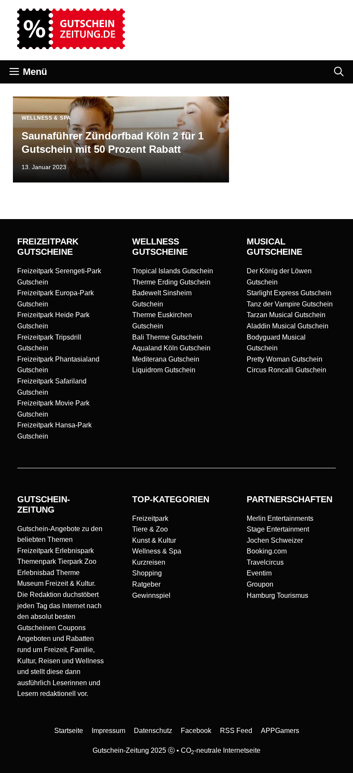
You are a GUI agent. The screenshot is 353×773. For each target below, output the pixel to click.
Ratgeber (146, 584)
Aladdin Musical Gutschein (287, 326)
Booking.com (267, 551)
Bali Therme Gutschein (167, 337)
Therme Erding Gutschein (171, 282)
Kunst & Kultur (154, 540)
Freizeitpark (150, 518)
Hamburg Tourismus (277, 595)
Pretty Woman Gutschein (284, 359)
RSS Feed (236, 730)
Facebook (196, 730)
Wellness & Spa (156, 551)
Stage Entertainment (278, 529)
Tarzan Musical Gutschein (286, 314)
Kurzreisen (148, 562)
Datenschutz (153, 730)
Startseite (68, 730)
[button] (339, 71)
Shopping (147, 573)
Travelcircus (265, 562)
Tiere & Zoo (150, 529)
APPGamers (280, 730)
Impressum (108, 730)
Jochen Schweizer (275, 540)
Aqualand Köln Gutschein (171, 348)
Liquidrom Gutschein (163, 370)
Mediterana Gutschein (165, 359)
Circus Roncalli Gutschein (286, 370)
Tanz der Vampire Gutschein (290, 304)
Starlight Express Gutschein (289, 293)
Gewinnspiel (151, 595)
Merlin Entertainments (280, 518)
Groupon (260, 584)
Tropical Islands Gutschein (172, 271)
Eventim (259, 573)
